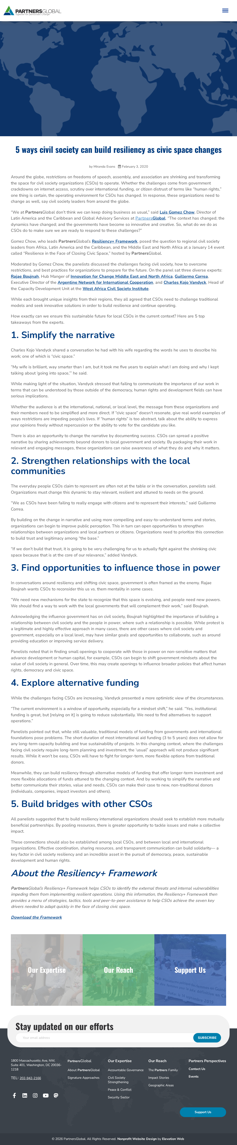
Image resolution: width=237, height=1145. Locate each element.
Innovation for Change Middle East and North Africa (122, 276)
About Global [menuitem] (84, 1070)
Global (150, 218)
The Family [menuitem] (163, 1070)
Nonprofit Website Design (137, 1139)
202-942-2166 (30, 1078)
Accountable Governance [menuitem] (125, 1070)
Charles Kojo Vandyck (185, 282)
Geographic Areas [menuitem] (161, 1085)
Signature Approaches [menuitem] (84, 1078)
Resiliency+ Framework (114, 241)
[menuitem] (207, 1069)
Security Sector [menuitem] (119, 1097)
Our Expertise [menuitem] (120, 1060)
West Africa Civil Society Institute (116, 288)
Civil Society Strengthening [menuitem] (118, 1080)
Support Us (203, 1112)
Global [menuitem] (79, 1060)
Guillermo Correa (191, 276)
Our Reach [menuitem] (157, 1060)
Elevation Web (173, 1139)
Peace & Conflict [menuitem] (119, 1090)
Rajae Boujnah (25, 276)
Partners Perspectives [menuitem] (207, 1060)
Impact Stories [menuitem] (158, 1078)
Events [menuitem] (194, 1076)
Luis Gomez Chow (177, 212)
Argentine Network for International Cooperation (105, 282)
